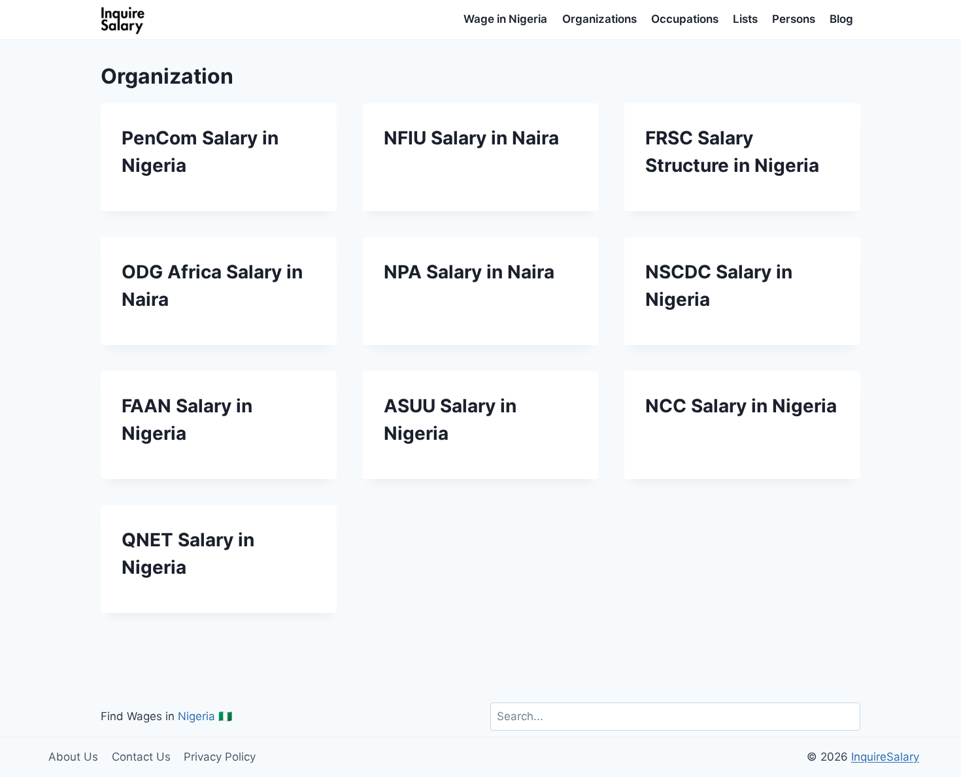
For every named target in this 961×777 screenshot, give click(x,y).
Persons (793, 18)
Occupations (684, 18)
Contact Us (141, 756)
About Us (73, 756)
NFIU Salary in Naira (471, 138)
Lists (745, 18)
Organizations (599, 18)
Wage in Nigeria (505, 18)
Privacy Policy (220, 756)
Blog (841, 18)
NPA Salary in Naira (469, 272)
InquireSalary (885, 756)
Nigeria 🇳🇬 (205, 716)
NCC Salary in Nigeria (741, 406)
